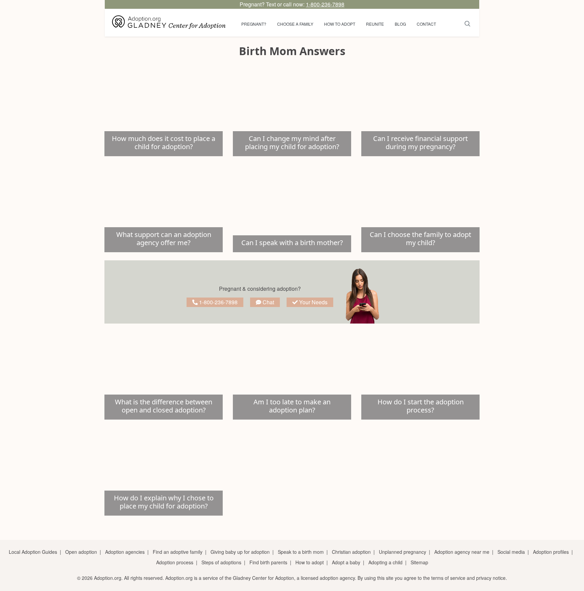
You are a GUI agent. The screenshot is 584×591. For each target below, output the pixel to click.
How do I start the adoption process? (421, 406)
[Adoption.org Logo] (168, 22)
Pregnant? (253, 24)
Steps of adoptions (221, 562)
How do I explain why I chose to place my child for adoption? (164, 502)
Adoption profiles (551, 551)
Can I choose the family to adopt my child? (420, 238)
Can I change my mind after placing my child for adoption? (292, 142)
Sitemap (419, 562)
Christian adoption (351, 551)
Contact (426, 24)
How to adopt (339, 24)
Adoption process (174, 562)
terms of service (448, 577)
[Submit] (468, 23)
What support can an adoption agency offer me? (163, 238)
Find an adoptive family (177, 551)
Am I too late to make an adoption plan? (292, 406)
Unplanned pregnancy (402, 551)
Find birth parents (268, 562)
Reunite (375, 24)
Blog (400, 24)
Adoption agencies (125, 551)
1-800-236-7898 (325, 4)
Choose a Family (295, 24)
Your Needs (312, 302)
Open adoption (81, 551)
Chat (267, 302)
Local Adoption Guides (33, 551)
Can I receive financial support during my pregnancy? (420, 142)
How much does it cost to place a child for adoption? (163, 142)
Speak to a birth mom (301, 551)
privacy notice (491, 577)
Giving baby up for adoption (240, 551)
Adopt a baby (346, 562)
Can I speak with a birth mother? (292, 242)
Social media (511, 551)
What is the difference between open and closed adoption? (163, 406)
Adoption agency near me (461, 551)
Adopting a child (385, 562)
